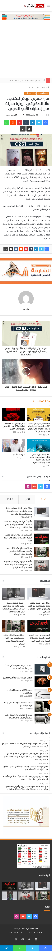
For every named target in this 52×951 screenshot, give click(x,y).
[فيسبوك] (47, 249)
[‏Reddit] (21, 249)
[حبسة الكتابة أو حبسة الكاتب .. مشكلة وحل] (42, 694)
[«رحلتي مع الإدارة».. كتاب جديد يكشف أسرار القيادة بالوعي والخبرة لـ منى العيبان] (41, 552)
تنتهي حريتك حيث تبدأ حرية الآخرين (17, 678)
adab (43, 115)
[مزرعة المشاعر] (13, 445)
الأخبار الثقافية (33, 87)
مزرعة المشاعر (19, 454)
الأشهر (27, 499)
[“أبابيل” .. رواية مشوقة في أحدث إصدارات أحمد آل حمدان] (42, 669)
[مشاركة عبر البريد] (11, 249)
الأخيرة (43, 499)
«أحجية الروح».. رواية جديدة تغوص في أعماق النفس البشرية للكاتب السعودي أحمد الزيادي (17, 564)
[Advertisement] (26, 50)
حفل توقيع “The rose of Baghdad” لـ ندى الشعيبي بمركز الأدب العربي (14, 426)
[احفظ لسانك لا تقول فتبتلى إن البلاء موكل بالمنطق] (42, 706)
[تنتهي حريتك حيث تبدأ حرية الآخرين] (42, 681)
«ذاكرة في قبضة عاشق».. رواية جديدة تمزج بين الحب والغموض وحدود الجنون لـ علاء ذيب (19, 511)
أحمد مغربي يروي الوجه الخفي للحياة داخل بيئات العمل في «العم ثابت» (18, 538)
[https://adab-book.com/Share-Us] (26, 17)
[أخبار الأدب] (34, 5)
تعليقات (9, 499)
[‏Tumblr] (31, 249)
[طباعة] (5, 249)
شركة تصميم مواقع (29, 929)
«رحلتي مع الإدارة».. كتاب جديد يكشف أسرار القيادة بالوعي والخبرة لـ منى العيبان (19, 551)
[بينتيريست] (26, 249)
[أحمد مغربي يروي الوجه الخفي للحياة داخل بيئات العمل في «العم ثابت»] (41, 539)
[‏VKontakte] (16, 249)
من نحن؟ (31, 932)
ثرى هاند (17, 929)
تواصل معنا (13, 932)
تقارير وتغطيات (30, 93)
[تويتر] (41, 249)
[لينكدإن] (36, 249)
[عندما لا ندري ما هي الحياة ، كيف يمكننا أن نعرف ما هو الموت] (42, 719)
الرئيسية (44, 87)
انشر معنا (23, 932)
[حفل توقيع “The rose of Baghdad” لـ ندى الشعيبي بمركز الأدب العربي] (13, 414)
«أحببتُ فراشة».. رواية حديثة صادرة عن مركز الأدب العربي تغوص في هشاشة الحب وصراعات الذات (18, 524)
